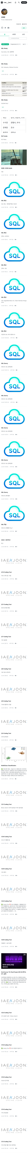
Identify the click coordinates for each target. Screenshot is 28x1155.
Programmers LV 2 (15, 44)
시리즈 (14, 34)
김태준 (3, 17)
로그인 (24, 2)
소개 (23, 34)
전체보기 (5, 44)
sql (24, 44)
